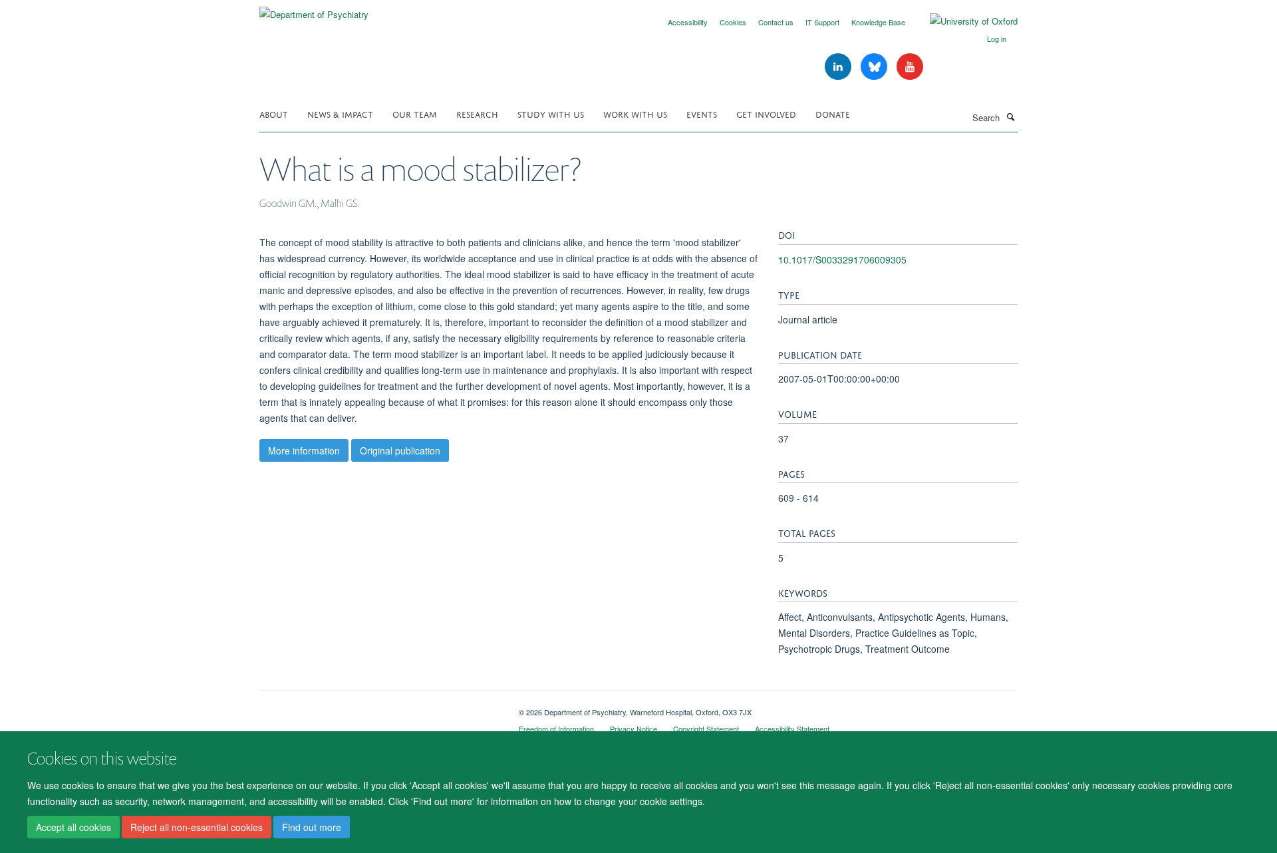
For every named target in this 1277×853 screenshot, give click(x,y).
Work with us (635, 113)
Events (701, 113)
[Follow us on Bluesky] (875, 67)
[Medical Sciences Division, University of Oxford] (379, 707)
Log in (996, 38)
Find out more (311, 827)
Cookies (733, 22)
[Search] (1010, 116)
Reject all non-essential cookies (196, 827)
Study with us (550, 113)
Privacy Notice (633, 728)
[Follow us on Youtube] (910, 67)
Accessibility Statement (792, 728)
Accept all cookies (73, 827)
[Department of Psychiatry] (313, 9)
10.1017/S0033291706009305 (842, 259)
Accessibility (688, 22)
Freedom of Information (556, 728)
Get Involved (766, 113)
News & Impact (340, 113)
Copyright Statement (706, 728)
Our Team (414, 113)
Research (477, 113)
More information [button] (304, 450)
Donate (832, 113)
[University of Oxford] (964, 21)
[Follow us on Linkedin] (839, 67)
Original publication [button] (400, 450)
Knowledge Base (878, 22)
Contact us (775, 22)
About (273, 113)
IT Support (822, 22)
